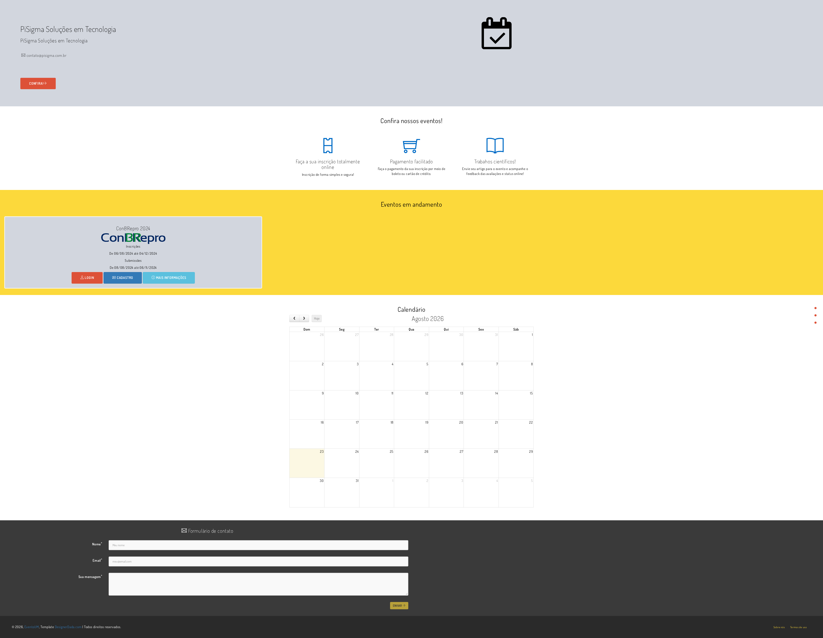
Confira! (36, 83)
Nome (97, 544)
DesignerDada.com (68, 627)
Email (97, 560)
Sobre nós (779, 627)
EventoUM (31, 627)
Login (89, 277)
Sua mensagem (90, 576)
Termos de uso (798, 627)
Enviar (397, 605)
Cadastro (124, 277)
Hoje (317, 318)
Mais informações (170, 277)
